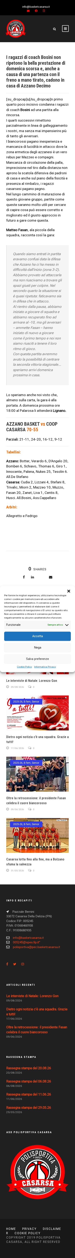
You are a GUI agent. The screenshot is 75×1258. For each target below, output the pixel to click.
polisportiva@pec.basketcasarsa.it (36, 947)
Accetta (37, 636)
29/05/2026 (14, 1112)
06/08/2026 (14, 1085)
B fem (27, 701)
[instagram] (44, 10)
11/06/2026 (14, 1098)
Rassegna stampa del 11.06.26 (28, 1094)
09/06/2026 (17, 809)
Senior (35, 701)
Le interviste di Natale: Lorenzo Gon (31, 681)
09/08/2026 (17, 687)
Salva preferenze (37, 659)
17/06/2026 (17, 748)
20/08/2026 (14, 1072)
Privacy (29, 1229)
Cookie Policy (24, 666)
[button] (69, 591)
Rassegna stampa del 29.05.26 (28, 1108)
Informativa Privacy (45, 666)
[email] (28, 10)
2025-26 (17, 701)
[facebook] (36, 10)
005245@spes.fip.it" (26, 942)
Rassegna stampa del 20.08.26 (28, 1068)
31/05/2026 (17, 870)
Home (11, 1229)
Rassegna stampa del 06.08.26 (28, 1081)
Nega (37, 647)
